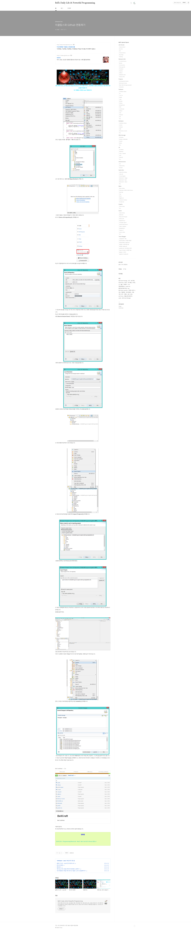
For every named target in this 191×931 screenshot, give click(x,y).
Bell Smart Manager (126, 298)
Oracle (120, 141)
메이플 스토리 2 (132, 290)
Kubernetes (122, 165)
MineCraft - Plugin (123, 178)
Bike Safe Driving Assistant (125, 85)
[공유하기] (60, 853)
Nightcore (121, 198)
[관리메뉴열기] (188, 2)
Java (64, 860)
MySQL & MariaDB (123, 139)
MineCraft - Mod (123, 180)
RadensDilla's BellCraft (124, 242)
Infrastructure (122, 161)
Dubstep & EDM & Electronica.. (126, 190)
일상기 (125, 282)
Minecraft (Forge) (123, 216)
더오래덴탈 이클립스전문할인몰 (66, 47)
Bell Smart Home (123, 83)
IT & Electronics (122, 61)
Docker (121, 167)
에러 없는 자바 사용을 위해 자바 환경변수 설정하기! (68, 869)
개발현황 (123, 292)
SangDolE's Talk (122, 238)
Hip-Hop (121, 192)
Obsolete (121, 87)
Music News (122, 188)
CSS (120, 112)
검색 (131, 3)
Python (120, 103)
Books (120, 63)
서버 (119, 294)
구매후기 (125, 284)
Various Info (122, 76)
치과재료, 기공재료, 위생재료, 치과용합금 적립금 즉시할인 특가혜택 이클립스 (76, 49)
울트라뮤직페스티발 (123, 288)
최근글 (120, 269)
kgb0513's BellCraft (123, 254)
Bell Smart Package (123, 280)
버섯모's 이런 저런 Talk (124, 244)
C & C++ (121, 95)
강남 (119, 292)
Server (120, 125)
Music (120, 186)
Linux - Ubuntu (122, 153)
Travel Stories (122, 52)
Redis (120, 143)
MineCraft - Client (123, 182)
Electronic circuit (123, 131)
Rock (120, 196)
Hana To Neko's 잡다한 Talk (125, 250)
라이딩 (134, 282)
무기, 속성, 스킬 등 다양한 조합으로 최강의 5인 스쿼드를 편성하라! (73, 59)
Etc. (120, 118)
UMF (129, 294)
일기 (129, 280)
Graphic (121, 204)
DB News (121, 137)
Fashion (121, 71)
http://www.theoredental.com (64, 44)
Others (120, 72)
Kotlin (120, 97)
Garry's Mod (122, 232)
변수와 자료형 (60, 865)
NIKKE (59, 58)
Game (120, 210)
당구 (122, 294)
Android (121, 114)
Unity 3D (121, 174)
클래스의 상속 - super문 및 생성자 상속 (65, 863)
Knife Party (121, 282)
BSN (131, 294)
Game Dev (121, 170)
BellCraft (121, 214)
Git (120, 163)
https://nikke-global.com (63, 55)
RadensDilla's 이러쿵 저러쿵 (125, 240)
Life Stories (121, 45)
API (120, 116)
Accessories (122, 65)
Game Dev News (123, 172)
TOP (134, 926)
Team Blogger (122, 236)
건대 (133, 292)
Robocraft (121, 218)
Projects (121, 79)
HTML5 (120, 111)
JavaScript (121, 109)
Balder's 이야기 (122, 252)
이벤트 (125, 294)
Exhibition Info (122, 74)
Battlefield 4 (122, 228)
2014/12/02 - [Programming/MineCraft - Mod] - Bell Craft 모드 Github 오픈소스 (76, 841)
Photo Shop (122, 206)
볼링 (122, 284)
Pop (120, 194)
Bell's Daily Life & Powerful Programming (75, 3)
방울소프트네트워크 (128, 296)
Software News (122, 91)
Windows (121, 151)
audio (120, 298)
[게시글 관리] (61, 853)
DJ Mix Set (121, 202)
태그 (62, 8)
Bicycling (121, 54)
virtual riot (127, 286)
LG (119, 284)
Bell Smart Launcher (123, 290)
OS (119, 147)
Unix (120, 155)
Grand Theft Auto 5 (123, 224)
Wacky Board (122, 47)
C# (119, 93)
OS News (121, 149)
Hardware (121, 121)
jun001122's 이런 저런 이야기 (125, 248)
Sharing (121, 56)
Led (129, 284)
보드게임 (133, 280)
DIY (120, 51)
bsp (128, 288)
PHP (120, 107)
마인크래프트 (128, 292)
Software (59, 860)
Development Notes (123, 81)
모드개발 (130, 282)
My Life (121, 49)
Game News (122, 213)
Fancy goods (122, 67)
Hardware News (123, 123)
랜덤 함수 (59, 867)
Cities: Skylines (122, 226)
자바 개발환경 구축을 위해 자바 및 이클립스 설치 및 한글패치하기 (71, 870)
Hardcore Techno (123, 200)
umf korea (121, 296)
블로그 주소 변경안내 (123, 264)
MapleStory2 (122, 220)
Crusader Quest (122, 222)
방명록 (69, 8)
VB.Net (120, 101)
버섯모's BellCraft (123, 246)
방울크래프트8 (122, 286)
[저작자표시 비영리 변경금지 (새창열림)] (72, 853)
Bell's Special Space (124, 42)
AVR (120, 129)
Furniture (121, 69)
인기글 (124, 269)
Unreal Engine (122, 176)
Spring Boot (122, 105)
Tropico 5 (121, 230)
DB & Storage (122, 135)
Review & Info (122, 59)
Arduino (121, 127)
